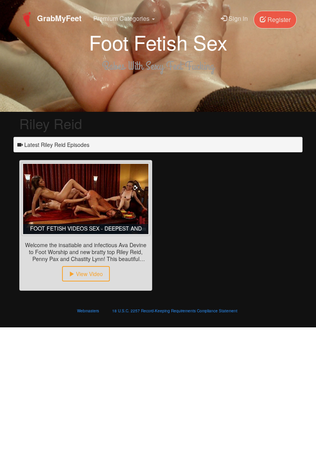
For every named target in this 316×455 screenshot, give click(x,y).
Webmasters (88, 310)
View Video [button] (88, 274)
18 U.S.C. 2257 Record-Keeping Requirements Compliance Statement (174, 310)
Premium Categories (122, 18)
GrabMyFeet (58, 18)
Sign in (237, 18)
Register (278, 19)
